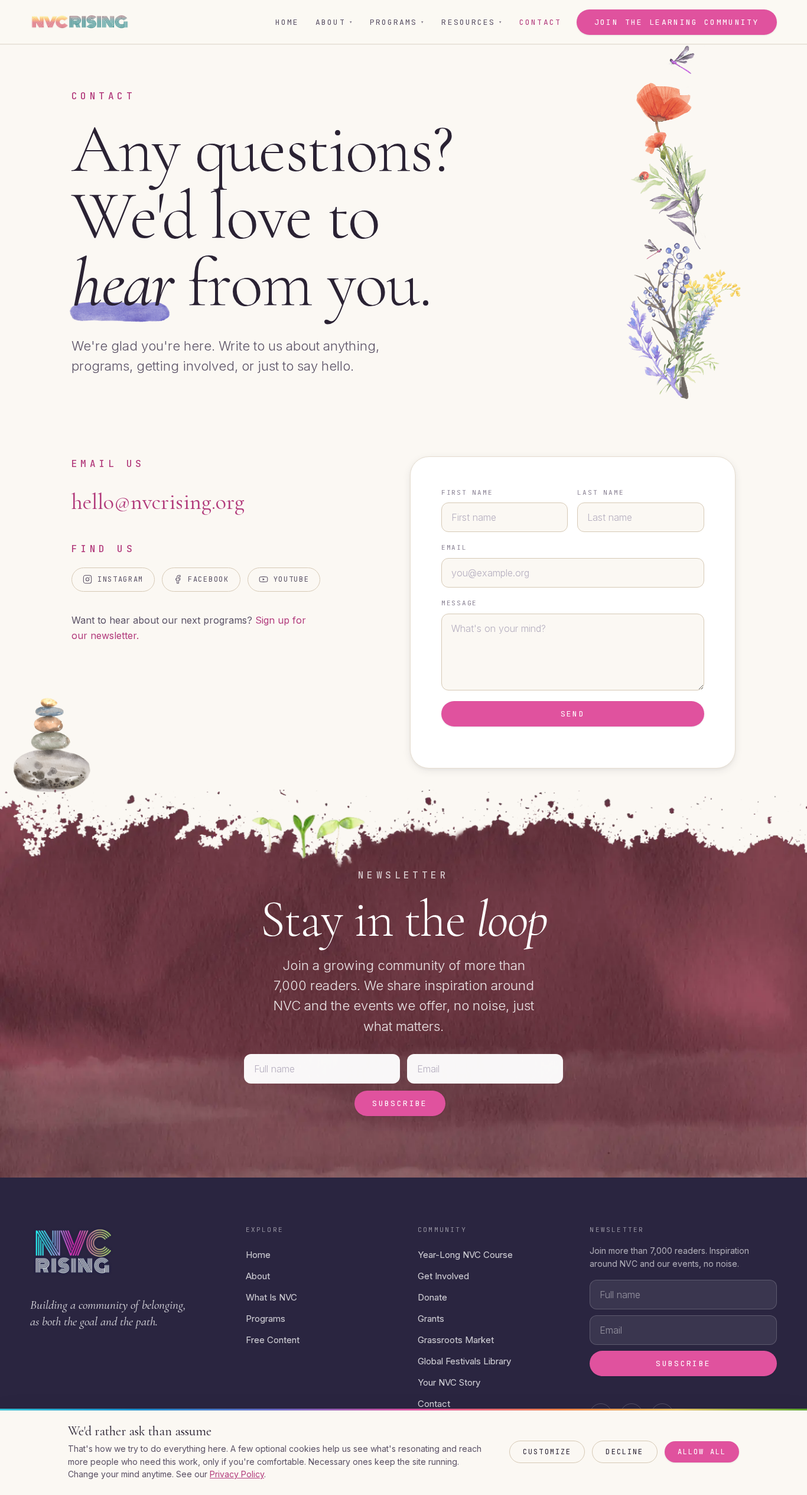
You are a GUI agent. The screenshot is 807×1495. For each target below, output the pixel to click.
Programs (397, 22)
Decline (624, 1452)
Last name (600, 492)
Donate (432, 1297)
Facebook (208, 579)
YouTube (292, 579)
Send (573, 714)
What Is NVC (271, 1297)
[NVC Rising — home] (79, 22)
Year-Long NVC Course (465, 1254)
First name (467, 492)
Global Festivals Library (464, 1361)
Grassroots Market (456, 1339)
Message (459, 603)
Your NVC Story (449, 1382)
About (334, 22)
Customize (547, 1452)
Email (454, 547)
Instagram (120, 579)
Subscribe (399, 1103)
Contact (540, 22)
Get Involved (443, 1276)
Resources (472, 22)
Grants (431, 1318)
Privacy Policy (237, 1474)
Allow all (702, 1452)
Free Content (273, 1339)
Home (287, 22)
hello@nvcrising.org (158, 501)
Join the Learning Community (676, 22)
